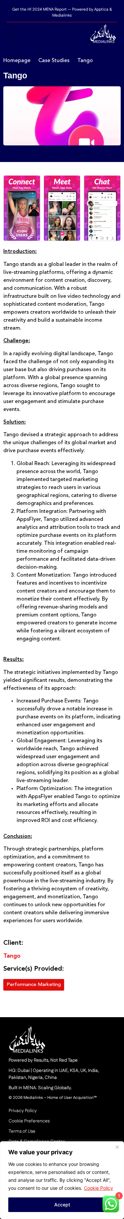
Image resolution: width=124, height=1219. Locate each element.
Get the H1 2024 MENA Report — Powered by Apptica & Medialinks (62, 12)
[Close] (117, 1147)
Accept (62, 1204)
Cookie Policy (98, 1188)
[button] (11, 34)
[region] (62, 1180)
